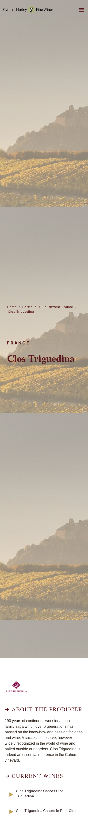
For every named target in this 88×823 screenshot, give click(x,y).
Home (12, 307)
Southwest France (57, 307)
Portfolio (29, 307)
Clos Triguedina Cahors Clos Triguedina (40, 794)
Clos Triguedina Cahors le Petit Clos (46, 810)
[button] (81, 9)
